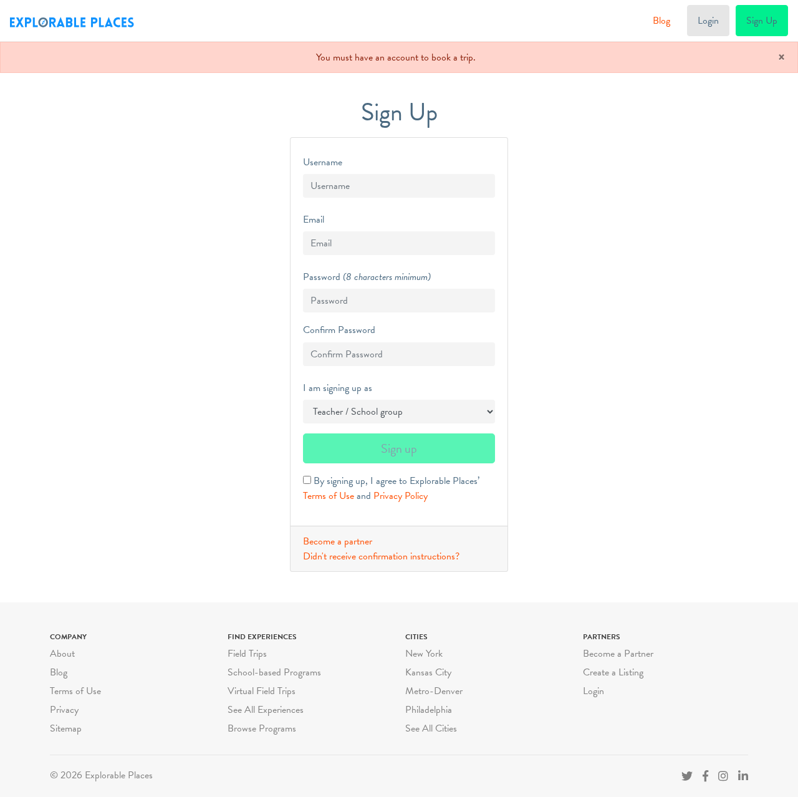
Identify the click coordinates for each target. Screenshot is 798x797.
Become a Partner (618, 653)
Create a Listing (613, 672)
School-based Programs (274, 672)
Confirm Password (339, 329)
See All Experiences (266, 709)
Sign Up (761, 20)
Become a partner (337, 541)
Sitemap (66, 728)
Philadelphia (428, 709)
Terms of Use (328, 495)
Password (321, 276)
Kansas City (428, 672)
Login (708, 20)
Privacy (64, 709)
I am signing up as (337, 387)
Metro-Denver (434, 690)
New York (424, 653)
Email (313, 219)
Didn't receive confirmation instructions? (381, 556)
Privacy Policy (400, 495)
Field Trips (247, 653)
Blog (661, 20)
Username (322, 162)
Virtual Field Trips (262, 690)
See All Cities (431, 728)
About (62, 653)
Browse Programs (262, 728)
